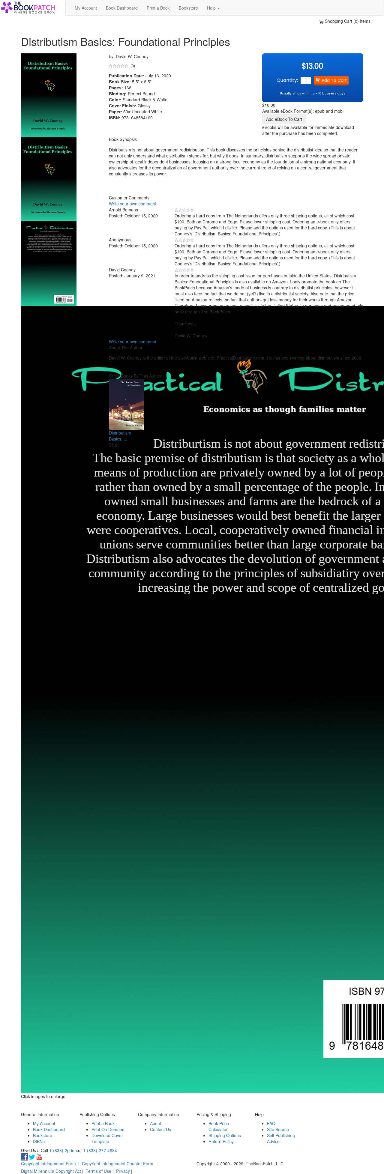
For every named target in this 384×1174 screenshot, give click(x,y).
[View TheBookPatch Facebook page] (24, 1156)
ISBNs (39, 1141)
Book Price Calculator (218, 1126)
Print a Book (158, 8)
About (155, 1123)
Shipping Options (224, 1135)
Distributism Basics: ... (120, 436)
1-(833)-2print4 (63, 1150)
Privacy (123, 1171)
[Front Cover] (48, 178)
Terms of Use (98, 1171)
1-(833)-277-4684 (100, 1150)
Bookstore (188, 8)
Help (212, 8)
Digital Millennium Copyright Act (51, 1171)
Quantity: (287, 80)
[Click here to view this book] (126, 404)
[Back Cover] (48, 263)
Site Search (278, 1129)
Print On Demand (108, 1129)
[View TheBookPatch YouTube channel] (39, 1156)
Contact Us (160, 1129)
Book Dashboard (122, 8)
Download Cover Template (107, 1138)
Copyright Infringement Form (48, 1164)
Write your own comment (132, 204)
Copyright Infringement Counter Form (117, 1164)
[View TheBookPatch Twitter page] (31, 1156)
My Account (86, 8)
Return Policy (221, 1141)
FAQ (271, 1123)
